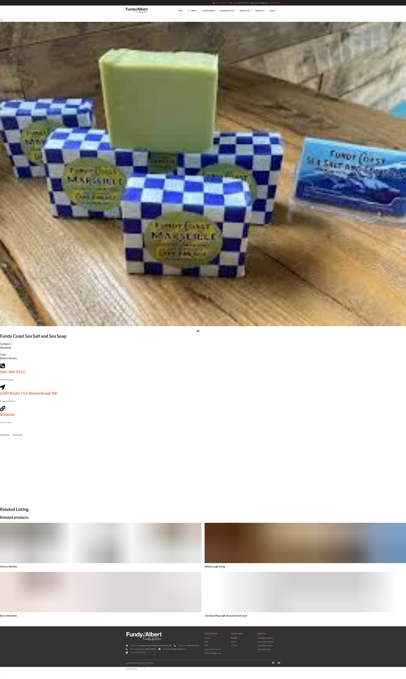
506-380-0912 (12, 371)
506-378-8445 (274, 3)
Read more (101, 567)
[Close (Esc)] (5, 672)
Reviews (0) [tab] (17, 435)
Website (7, 414)
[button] (1, 20)
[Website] (2, 408)
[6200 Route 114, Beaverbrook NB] (2, 387)
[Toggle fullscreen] (2, 672)
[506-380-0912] (2, 365)
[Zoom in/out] (0, 672)
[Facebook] (273, 663)
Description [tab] (5, 435)
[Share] (4, 672)
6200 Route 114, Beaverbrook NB (28, 393)
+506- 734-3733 (221, 3)
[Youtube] (279, 663)
